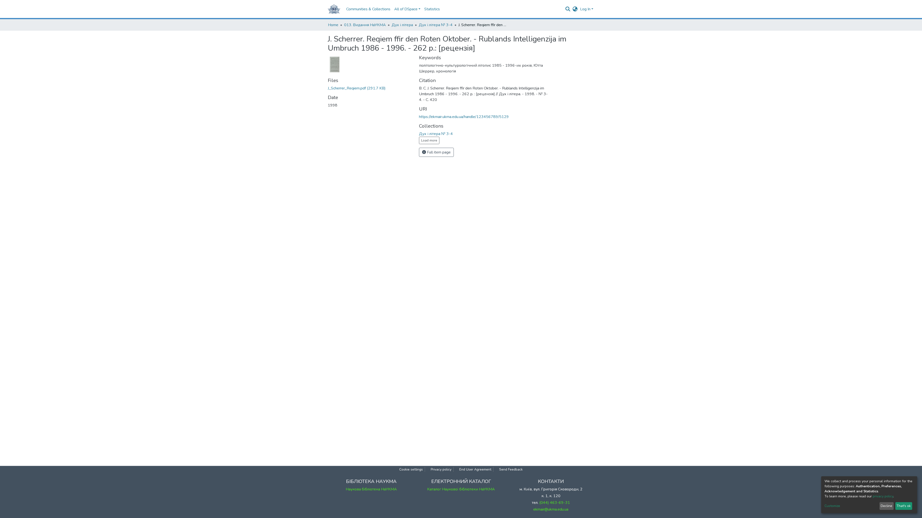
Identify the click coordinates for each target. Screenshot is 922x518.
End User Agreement (475, 469)
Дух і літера (402, 25)
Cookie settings (411, 469)
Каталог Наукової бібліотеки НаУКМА (461, 489)
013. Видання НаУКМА (365, 25)
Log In (585, 9)
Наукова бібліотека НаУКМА (371, 489)
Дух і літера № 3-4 (436, 25)
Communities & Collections (368, 9)
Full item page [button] (438, 152)
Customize (832, 506)
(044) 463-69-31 (554, 502)
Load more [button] (429, 140)
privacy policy (883, 496)
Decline (886, 506)
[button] (575, 9)
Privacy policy (441, 469)
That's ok (904, 506)
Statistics (432, 9)
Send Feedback (511, 469)
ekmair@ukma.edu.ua (550, 509)
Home (333, 25)
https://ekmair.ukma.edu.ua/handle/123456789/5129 (464, 116)
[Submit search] (568, 9)
